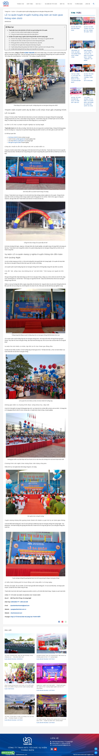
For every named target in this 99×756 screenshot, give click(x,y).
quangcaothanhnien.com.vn (18, 609)
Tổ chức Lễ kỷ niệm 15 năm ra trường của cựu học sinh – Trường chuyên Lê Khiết (19, 717)
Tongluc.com (90, 754)
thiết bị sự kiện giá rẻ (18, 140)
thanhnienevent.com (16, 613)
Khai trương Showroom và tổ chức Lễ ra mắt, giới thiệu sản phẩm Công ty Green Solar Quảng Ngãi (19, 686)
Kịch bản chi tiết (12, 137)
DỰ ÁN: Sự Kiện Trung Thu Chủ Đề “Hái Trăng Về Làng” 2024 (89, 29)
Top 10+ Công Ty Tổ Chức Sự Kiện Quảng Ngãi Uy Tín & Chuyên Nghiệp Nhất (76, 78)
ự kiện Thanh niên (29, 52)
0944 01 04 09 (7, 752)
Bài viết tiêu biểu (12, 659)
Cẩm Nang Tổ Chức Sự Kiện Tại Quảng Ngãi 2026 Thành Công (76, 53)
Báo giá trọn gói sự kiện (14, 142)
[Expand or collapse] (65, 27)
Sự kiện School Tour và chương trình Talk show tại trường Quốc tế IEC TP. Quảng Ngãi (51, 656)
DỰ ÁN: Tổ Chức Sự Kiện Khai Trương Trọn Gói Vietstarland (89, 77)
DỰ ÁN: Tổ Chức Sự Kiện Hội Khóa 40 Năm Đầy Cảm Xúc (76, 100)
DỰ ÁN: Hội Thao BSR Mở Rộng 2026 (76, 28)
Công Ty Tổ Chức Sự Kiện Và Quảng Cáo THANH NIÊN (25, 616)
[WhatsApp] (66, 622)
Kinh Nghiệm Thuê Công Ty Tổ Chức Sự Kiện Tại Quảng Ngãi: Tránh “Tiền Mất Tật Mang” (88, 55)
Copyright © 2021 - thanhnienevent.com (16, 754)
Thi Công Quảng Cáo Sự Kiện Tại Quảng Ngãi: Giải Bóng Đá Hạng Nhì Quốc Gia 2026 (88, 101)
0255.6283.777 (15, 601)
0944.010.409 (24, 601)
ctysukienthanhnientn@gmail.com (19, 605)
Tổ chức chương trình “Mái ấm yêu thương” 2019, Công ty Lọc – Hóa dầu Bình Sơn (19, 656)
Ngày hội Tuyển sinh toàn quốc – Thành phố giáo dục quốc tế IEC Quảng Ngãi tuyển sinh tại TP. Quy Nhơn (51, 686)
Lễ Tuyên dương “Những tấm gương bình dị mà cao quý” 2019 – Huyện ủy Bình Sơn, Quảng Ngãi (51, 719)
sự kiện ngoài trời (20, 139)
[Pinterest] (62, 622)
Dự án (6, 659)
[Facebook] (59, 622)
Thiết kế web (76, 754)
